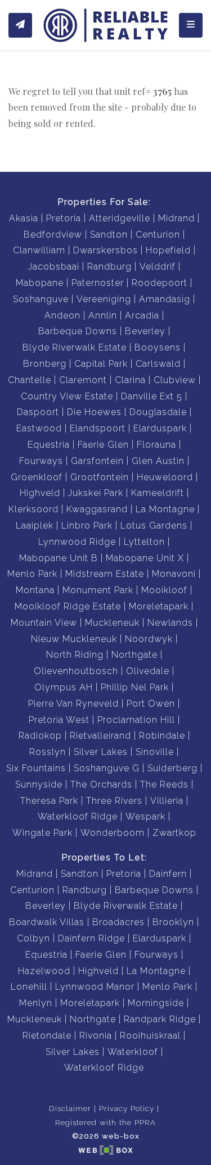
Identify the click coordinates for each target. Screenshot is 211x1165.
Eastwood (39, 428)
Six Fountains (36, 768)
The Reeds (164, 784)
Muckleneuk (112, 622)
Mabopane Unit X (145, 558)
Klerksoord (33, 509)
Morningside (156, 1003)
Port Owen (151, 703)
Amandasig (164, 299)
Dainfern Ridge (91, 938)
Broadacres (118, 922)
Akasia (23, 218)
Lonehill (29, 986)
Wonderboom (112, 832)
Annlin (102, 315)
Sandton (109, 234)
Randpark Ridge (160, 1019)
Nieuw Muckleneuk (74, 639)
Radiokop (40, 735)
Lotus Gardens (153, 525)
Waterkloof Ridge (78, 816)
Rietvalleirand (100, 735)
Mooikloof (164, 590)
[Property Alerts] (20, 25)
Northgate (134, 654)
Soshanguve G (107, 768)
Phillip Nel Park (135, 687)
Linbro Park (87, 525)
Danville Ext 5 (151, 396)
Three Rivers (114, 800)
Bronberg (44, 363)
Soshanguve (41, 299)
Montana (35, 590)
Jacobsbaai (53, 266)
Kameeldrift (157, 493)
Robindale (162, 735)
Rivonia (95, 1035)
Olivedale (147, 671)
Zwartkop (174, 832)
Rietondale (47, 1035)
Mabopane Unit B (58, 558)
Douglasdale (158, 412)
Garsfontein (97, 461)
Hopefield (168, 250)
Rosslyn (47, 752)
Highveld (40, 493)
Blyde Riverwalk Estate (75, 347)
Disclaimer (70, 1108)
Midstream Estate (104, 573)
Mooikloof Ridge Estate (68, 606)
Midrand (176, 218)
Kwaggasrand (97, 509)
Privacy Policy (126, 1108)
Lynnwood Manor (94, 986)
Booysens (157, 347)
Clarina (130, 380)
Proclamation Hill (136, 720)
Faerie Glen (103, 444)
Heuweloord (165, 477)
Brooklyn (173, 922)
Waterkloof (132, 1051)
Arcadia (142, 315)
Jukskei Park (95, 493)
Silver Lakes (101, 752)
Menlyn (35, 1003)
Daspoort (38, 412)
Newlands (170, 622)
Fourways (41, 461)
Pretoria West (59, 720)
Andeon (62, 315)
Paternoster (97, 282)
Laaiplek (34, 525)
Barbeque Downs (77, 331)
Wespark (145, 816)
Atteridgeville (119, 218)
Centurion (158, 234)
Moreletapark (158, 606)
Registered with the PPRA (105, 1122)
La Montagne (165, 509)
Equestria (49, 444)
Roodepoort (159, 282)
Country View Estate (67, 396)
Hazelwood (44, 971)
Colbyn (33, 938)
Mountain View (44, 622)
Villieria (166, 800)
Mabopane (40, 282)
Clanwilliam (39, 250)
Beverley (145, 331)
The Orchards (101, 784)
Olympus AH (63, 687)
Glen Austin (158, 461)
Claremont (83, 380)
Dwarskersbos (105, 250)
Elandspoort (97, 428)
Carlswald (158, 363)
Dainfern (168, 873)
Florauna (156, 444)
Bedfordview (53, 234)
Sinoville (155, 752)
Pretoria (63, 218)
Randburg (109, 266)
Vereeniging (104, 299)
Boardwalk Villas (46, 922)
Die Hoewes (94, 412)
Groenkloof (36, 477)
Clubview (175, 380)
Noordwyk (149, 639)
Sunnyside (38, 784)
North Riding (75, 654)
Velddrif (158, 266)
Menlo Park (32, 573)
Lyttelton (144, 541)
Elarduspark (160, 428)
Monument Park (97, 590)
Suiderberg (172, 768)
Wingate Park (42, 832)
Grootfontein (99, 477)
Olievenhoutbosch (76, 671)
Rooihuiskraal (150, 1035)
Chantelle (29, 380)
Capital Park (101, 363)
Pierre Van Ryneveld (73, 703)
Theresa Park (49, 800)
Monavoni (174, 573)
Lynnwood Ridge (77, 541)
